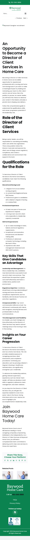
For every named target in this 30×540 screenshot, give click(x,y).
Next (24, 18)
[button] (3, 475)
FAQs (15, 500)
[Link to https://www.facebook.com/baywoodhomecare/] (15, 512)
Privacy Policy (15, 503)
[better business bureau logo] (14, 518)
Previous (19, 18)
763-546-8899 (15, 2)
